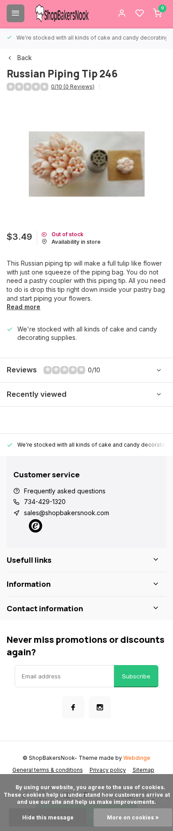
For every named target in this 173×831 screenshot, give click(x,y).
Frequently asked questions (65, 491)
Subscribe (136, 676)
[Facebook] (73, 707)
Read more (23, 307)
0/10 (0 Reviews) (72, 86)
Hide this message (48, 817)
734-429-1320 (45, 501)
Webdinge (136, 757)
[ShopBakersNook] (62, 13)
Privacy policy (108, 769)
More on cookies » (133, 817)
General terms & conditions (47, 769)
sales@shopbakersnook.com (66, 512)
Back (24, 57)
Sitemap (143, 769)
